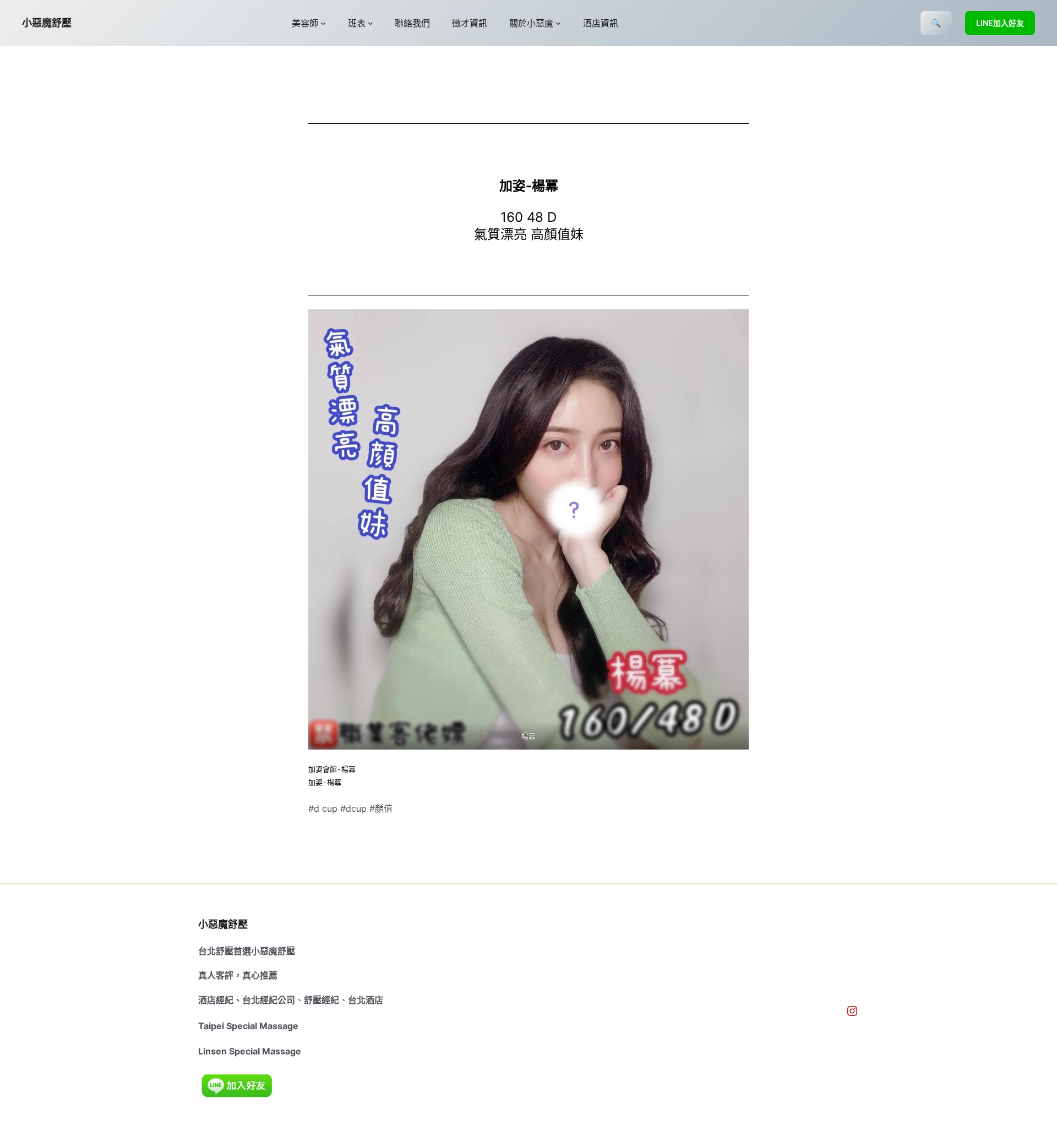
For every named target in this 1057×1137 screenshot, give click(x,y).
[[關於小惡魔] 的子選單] (558, 23)
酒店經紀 (215, 999)
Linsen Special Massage (249, 1051)
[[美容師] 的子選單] (323, 23)
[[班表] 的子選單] (370, 23)
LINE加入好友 (1000, 23)
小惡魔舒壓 (47, 23)
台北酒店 (365, 999)
